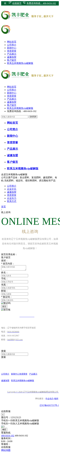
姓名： (4, 272)
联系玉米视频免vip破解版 (20, 63)
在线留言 (17, 3)
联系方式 (11, 201)
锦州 (56, 399)
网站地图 (5, 450)
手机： (4, 278)
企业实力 (11, 198)
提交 (4, 306)
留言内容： (8, 263)
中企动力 (49, 399)
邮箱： (4, 291)
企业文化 (11, 189)
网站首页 (11, 41)
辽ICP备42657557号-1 (49, 405)
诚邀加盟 (11, 57)
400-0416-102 (7, 435)
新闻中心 (11, 48)
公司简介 (11, 45)
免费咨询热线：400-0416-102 (41, 3)
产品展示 (11, 54)
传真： (4, 284)
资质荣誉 (11, 51)
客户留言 (11, 60)
